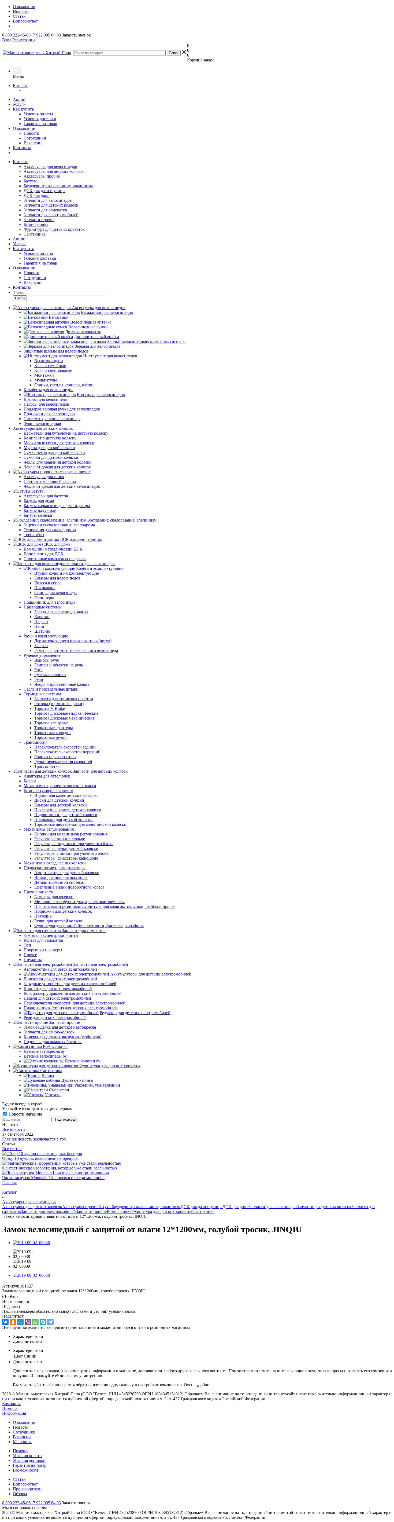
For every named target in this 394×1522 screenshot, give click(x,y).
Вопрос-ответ (25, 1484)
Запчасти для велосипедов (48, 200)
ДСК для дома (37, 195)
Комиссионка (36, 224)
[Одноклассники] (13, 1322)
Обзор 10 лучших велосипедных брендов (40, 1158)
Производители (27, 1489)
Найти (20, 298)
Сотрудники (35, 138)
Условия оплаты (38, 114)
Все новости (13, 1129)
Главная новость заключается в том (34, 1139)
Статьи (19, 1479)
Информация (14, 1413)
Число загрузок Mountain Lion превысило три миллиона (53, 1177)
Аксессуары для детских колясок (54, 171)
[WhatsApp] (35, 1322)
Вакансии (33, 143)
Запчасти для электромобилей (51, 214)
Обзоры (20, 1493)
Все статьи (12, 1148)
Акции (19, 99)
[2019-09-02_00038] (31, 1242)
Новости (31, 133)
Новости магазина (25, 1114)
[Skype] (43, 1322)
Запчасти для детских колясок (51, 205)
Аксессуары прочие (42, 176)
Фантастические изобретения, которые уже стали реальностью (59, 1168)
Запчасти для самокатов (45, 210)
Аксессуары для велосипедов (50, 166)
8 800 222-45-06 (16, 35)
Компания (11, 1403)
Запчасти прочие (39, 219)
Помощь (9, 1408)
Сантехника (35, 234)
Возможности (25, 1470)
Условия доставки (40, 118)
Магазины (22, 1441)
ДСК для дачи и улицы (44, 190)
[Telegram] (50, 1322)
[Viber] (28, 1322)
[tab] (202, 1336)
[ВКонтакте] (5, 1322)
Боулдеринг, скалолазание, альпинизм (58, 186)
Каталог (20, 85)
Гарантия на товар (40, 123)
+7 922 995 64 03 (46, 35)
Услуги (19, 104)
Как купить (23, 109)
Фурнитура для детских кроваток (54, 229)
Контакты (22, 147)
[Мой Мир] (20, 1322)
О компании (24, 128)
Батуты (30, 181)
